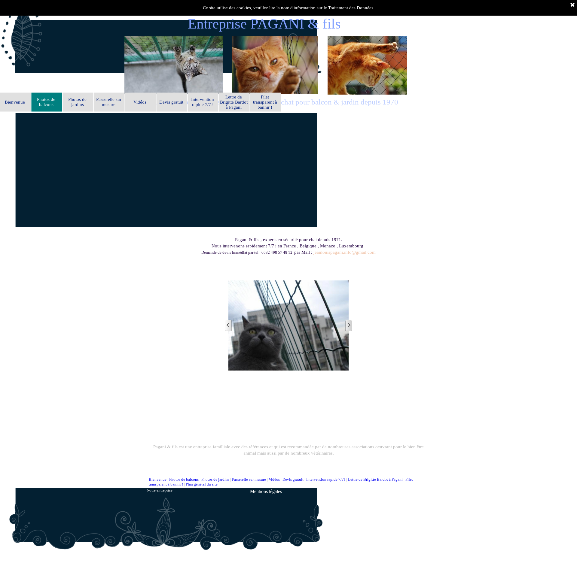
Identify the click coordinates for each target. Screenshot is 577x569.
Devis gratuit (293, 479)
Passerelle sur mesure (249, 479)
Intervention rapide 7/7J (325, 479)
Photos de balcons (184, 479)
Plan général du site (202, 484)
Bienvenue (157, 479)
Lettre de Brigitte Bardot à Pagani (375, 479)
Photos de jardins (215, 479)
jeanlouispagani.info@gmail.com (344, 252)
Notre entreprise (159, 490)
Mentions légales (266, 491)
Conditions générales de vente (370, 491)
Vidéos (274, 479)
